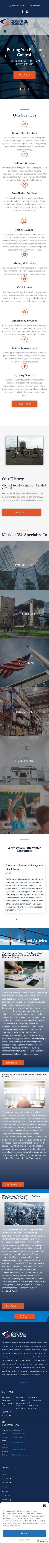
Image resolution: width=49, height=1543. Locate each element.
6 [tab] (29, 919)
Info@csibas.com (18, 1430)
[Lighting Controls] (25, 366)
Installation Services (24, 193)
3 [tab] (19, 919)
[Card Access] (24, 278)
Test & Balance (24, 229)
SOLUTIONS (24, 75)
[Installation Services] (25, 185)
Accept (25, 1533)
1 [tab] (13, 919)
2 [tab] (16, 919)
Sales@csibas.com (18, 1434)
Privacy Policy (24, 1539)
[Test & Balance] (24, 221)
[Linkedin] (27, 11)
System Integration (24, 163)
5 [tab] (26, 919)
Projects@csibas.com (19, 1449)
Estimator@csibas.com (20, 1455)
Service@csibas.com (19, 1437)
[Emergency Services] (25, 312)
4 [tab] (23, 919)
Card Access (24, 287)
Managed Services (24, 263)
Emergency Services (24, 320)
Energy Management (24, 348)
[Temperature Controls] (25, 124)
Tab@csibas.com (17, 1442)
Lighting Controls (24, 375)
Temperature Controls (24, 133)
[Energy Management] (25, 339)
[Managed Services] (25, 254)
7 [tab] (32, 919)
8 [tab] (36, 919)
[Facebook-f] (22, 11)
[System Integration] (25, 154)
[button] (45, 1505)
